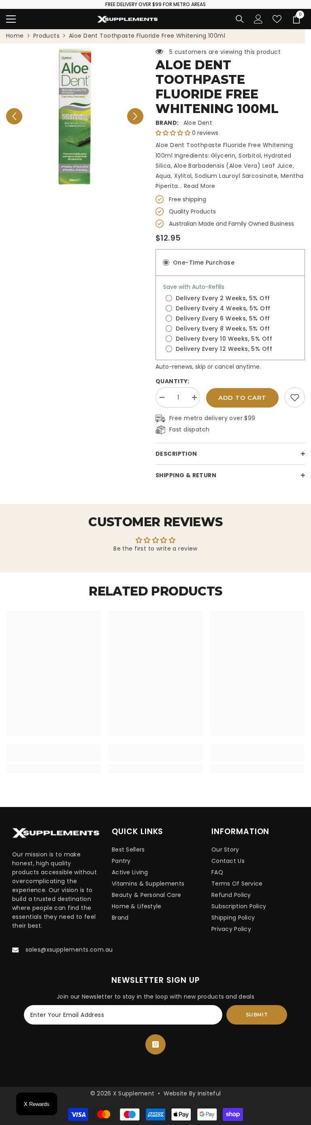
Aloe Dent (198, 123)
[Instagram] (155, 1044)
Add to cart (242, 397)
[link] (295, 397)
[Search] (240, 19)
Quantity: (173, 381)
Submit (257, 1015)
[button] (14, 116)
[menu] (11, 19)
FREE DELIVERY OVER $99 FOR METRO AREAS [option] (155, 4)
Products (46, 36)
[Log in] (258, 19)
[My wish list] (277, 19)
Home (15, 36)
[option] (74, 116)
